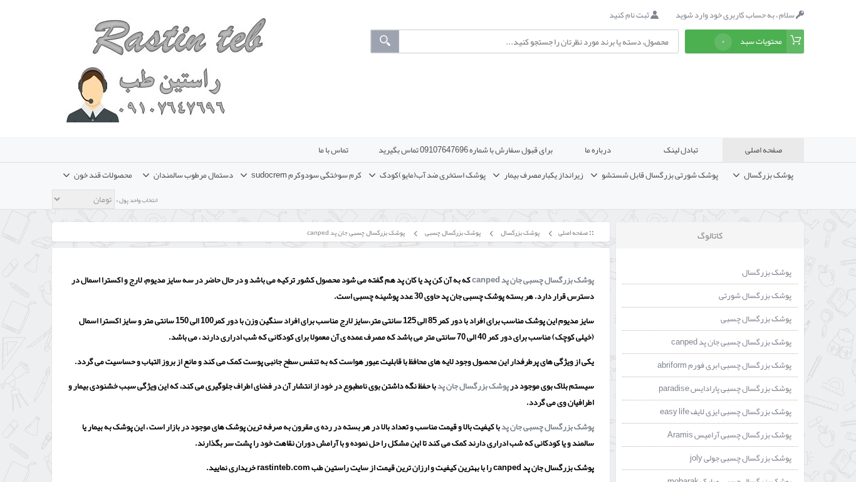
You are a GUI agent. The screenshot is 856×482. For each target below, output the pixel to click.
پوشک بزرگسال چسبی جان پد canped (355, 232)
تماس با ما (333, 150)
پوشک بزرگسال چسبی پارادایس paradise (725, 388)
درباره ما (598, 150)
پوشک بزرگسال (519, 232)
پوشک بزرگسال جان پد (473, 386)
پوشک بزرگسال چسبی (452, 232)
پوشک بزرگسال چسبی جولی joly (740, 458)
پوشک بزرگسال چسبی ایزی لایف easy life (725, 412)
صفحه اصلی (763, 150)
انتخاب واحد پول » (136, 200)
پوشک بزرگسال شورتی (755, 295)
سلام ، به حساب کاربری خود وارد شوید (736, 15)
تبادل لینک (681, 150)
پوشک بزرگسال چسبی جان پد (547, 427)
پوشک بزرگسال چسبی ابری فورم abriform (724, 365)
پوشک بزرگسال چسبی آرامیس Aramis (729, 435)
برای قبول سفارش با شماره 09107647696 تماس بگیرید (465, 150)
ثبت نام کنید (629, 15)
